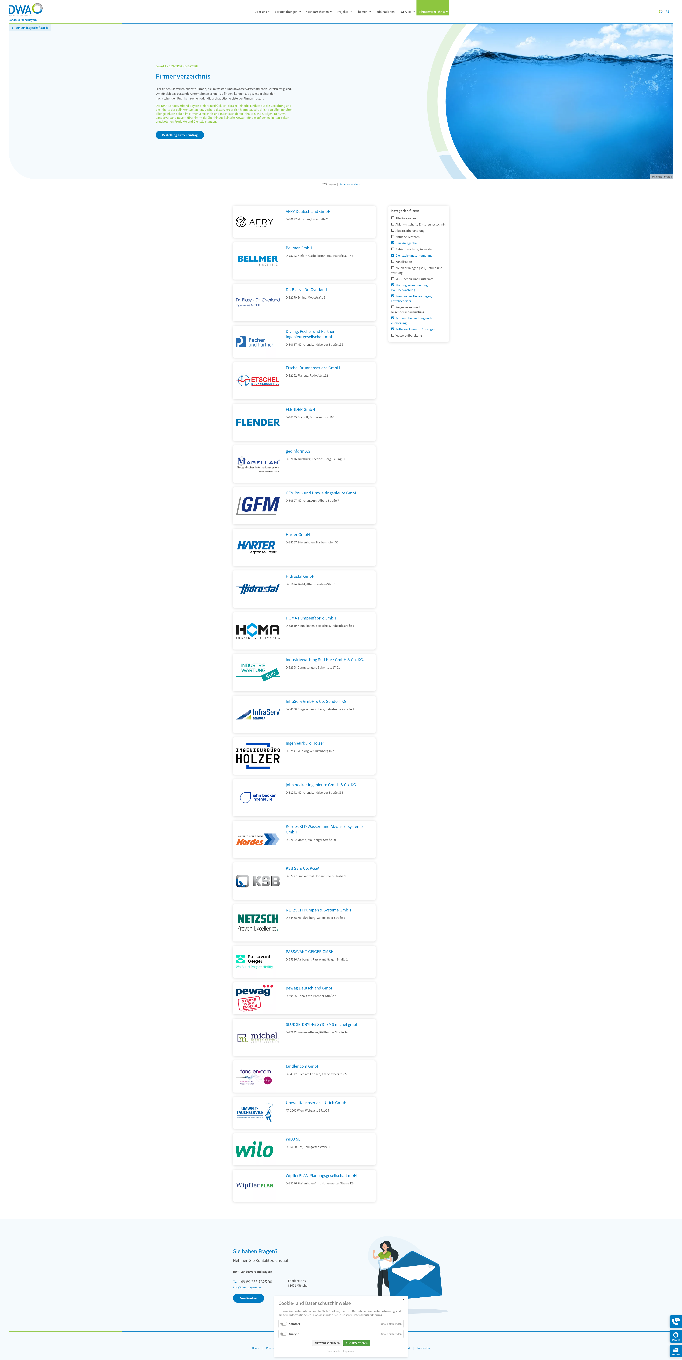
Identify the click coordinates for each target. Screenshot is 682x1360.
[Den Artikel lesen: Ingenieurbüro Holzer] (258, 773)
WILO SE (293, 1139)
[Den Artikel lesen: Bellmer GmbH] (258, 278)
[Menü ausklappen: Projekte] (350, 12)
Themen (361, 11)
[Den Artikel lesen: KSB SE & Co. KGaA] (258, 899)
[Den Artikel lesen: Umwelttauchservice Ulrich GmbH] (254, 1113)
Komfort (294, 1324)
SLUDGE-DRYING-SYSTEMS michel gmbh (322, 1024)
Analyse (293, 1334)
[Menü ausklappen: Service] (414, 12)
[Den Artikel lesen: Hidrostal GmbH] (258, 607)
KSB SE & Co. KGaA (302, 868)
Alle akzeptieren (357, 1343)
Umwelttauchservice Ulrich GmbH (316, 1102)
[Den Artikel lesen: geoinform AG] (258, 481)
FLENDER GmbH (300, 409)
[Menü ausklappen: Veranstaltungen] (300, 12)
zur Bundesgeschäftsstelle (32, 27)
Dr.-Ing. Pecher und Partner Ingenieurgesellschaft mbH (310, 333)
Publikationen (385, 11)
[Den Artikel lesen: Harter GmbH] (258, 565)
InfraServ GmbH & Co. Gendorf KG (316, 701)
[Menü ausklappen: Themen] (370, 12)
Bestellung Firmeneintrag (180, 135)
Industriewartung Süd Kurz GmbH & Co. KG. (325, 659)
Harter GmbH (298, 534)
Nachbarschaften (317, 11)
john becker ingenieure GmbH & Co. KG (321, 784)
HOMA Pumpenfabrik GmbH (311, 618)
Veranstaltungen (286, 11)
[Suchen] (668, 12)
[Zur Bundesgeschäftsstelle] (660, 12)
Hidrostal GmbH (300, 576)
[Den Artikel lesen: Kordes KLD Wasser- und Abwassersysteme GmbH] (258, 857)
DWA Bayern (329, 184)
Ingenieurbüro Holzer (305, 743)
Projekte (342, 11)
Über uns (261, 11)
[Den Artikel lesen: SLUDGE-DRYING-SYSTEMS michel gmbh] (258, 1055)
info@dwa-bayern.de (247, 1287)
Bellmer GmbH (299, 247)
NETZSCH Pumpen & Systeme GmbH (318, 910)
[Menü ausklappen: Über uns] (269, 12)
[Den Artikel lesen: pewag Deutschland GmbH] (254, 998)
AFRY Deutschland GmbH (308, 211)
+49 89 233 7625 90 (255, 1281)
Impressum (349, 1351)
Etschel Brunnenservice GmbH (313, 367)
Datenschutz (333, 1351)
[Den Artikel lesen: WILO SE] (254, 1149)
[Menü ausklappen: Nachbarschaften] (331, 12)
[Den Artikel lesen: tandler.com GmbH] (254, 1076)
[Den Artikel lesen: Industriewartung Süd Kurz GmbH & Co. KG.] (258, 690)
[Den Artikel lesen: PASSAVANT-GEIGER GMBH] (254, 962)
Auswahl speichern (327, 1343)
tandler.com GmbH (303, 1066)
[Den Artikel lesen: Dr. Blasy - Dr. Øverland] (258, 320)
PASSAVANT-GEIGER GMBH (310, 951)
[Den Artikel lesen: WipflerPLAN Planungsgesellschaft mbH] (254, 1186)
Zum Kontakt (248, 1298)
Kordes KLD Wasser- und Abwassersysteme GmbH (324, 829)
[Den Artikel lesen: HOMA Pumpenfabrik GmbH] (258, 648)
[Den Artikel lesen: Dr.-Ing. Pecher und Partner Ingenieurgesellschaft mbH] (254, 342)
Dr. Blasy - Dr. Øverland (306, 289)
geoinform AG (298, 451)
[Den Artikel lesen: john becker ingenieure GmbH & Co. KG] (258, 815)
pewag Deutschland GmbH (310, 988)
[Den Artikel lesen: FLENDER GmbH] (258, 440)
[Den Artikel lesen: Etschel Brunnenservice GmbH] (258, 398)
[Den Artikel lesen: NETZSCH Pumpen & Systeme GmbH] (258, 940)
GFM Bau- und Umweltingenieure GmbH (322, 492)
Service (406, 11)
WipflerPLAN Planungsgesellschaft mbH (321, 1175)
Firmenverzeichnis (432, 11)
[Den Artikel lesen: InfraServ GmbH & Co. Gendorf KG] (258, 732)
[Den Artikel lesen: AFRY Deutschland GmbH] (254, 222)
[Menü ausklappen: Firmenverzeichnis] (447, 12)
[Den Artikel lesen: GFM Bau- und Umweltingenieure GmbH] (258, 523)
